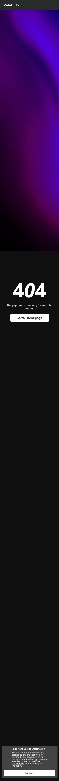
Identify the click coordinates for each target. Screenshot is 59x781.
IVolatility (10, 5)
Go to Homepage (30, 318)
